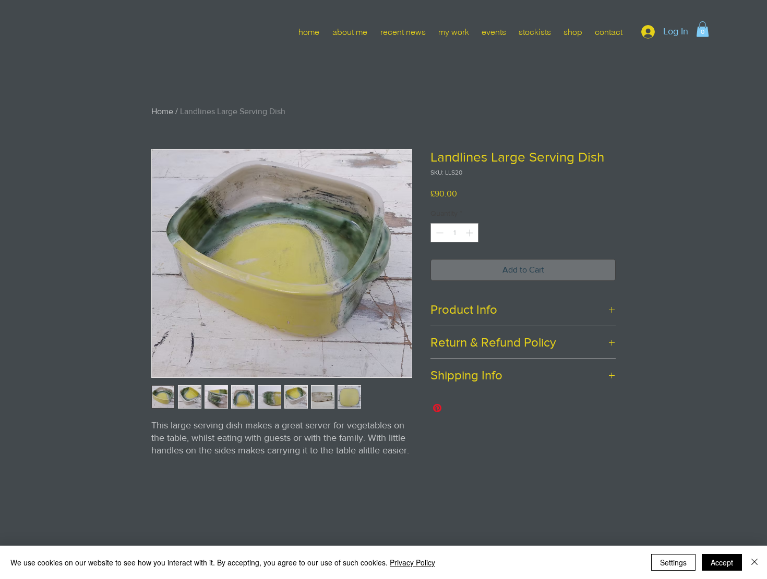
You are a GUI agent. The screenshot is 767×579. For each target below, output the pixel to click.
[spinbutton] (454, 233)
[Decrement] (438, 233)
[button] (702, 29)
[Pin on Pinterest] (437, 408)
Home (162, 111)
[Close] (754, 562)
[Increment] (470, 233)
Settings (673, 562)
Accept (722, 562)
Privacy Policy (412, 562)
